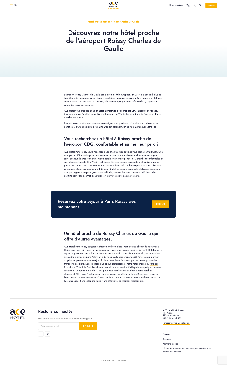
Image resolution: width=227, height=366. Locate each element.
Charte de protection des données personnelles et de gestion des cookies (187, 350)
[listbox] (201, 5)
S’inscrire (88, 326)
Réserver (211, 5)
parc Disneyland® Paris (130, 257)
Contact (166, 334)
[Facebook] (40, 334)
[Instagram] (47, 334)
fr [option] (200, 5)
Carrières (167, 339)
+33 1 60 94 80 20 (172, 318)
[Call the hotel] (188, 5)
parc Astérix (92, 257)
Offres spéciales (176, 5)
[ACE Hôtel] (113, 5)
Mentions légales (170, 343)
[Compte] (194, 5)
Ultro (124, 361)
